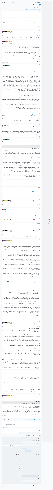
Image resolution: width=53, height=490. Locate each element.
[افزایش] (35, 433)
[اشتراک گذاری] (3, 16)
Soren (33, 114)
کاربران (49, 225)
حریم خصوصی (29, 485)
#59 (2, 386)
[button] (43, 221)
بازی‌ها (49, 221)
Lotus (34, 210)
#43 (2, 35)
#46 (2, 118)
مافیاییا (49, 3)
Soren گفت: (38, 401)
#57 (2, 326)
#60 (2, 399)
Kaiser (34, 22)
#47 (2, 129)
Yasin (17, 475)
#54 (2, 234)
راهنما (26, 485)
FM (34, 125)
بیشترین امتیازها (18, 454)
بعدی (26, 9)
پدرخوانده (39, 485)
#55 (2, 244)
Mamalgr (34, 200)
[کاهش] (34, 433)
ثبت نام (35, 2)
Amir (17, 458)
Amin (17, 462)
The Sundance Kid (15, 471)
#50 (2, 195)
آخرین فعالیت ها (38, 2)
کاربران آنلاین (37, 454)
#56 (2, 286)
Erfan (17, 469)
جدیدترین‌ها (48, 223)
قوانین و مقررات (33, 485)
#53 (2, 223)
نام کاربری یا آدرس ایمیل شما (35, 440)
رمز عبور (38, 443)
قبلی (39, 9)
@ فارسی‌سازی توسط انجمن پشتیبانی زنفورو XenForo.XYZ (7, 485)
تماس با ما (36, 485)
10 (28, 9)
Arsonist (39, 5)
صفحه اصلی (48, 219)
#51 (2, 204)
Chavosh (17, 473)
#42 (2, 26)
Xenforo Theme (4, 486)
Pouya (17, 456)
